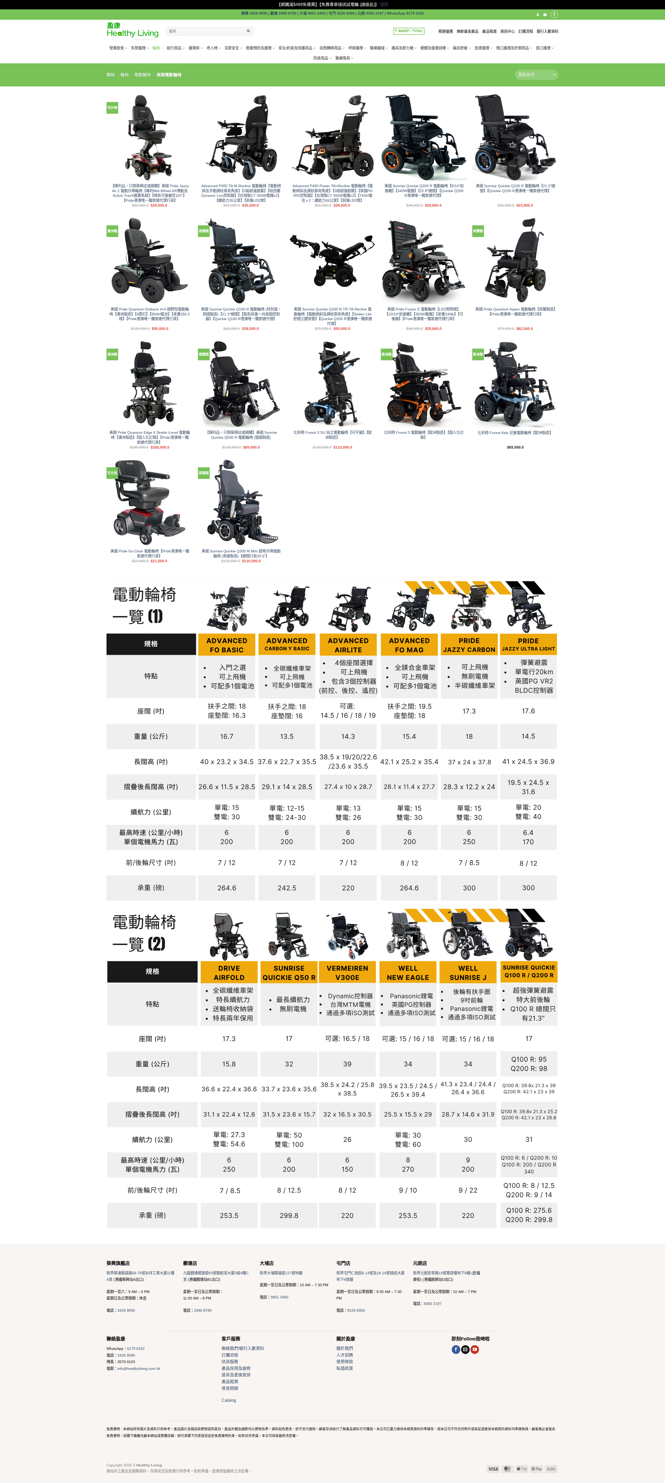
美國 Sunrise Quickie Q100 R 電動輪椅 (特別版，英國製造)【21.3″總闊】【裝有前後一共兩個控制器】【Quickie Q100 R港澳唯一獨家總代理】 (241, 314)
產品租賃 (489, 31)
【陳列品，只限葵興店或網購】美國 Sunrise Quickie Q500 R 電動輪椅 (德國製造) (241, 434)
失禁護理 (138, 48)
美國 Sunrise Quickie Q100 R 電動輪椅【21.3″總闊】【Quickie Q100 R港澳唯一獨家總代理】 (515, 188)
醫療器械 (377, 48)
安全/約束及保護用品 (295, 48)
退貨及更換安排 (236, 1375)
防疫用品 (321, 58)
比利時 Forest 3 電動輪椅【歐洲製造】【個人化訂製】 (424, 434)
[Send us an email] (465, 1349)
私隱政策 (344, 1368)
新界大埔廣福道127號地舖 (281, 1273)
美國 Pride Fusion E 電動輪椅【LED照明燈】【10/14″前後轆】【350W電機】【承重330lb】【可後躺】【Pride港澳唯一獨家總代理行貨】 (424, 314)
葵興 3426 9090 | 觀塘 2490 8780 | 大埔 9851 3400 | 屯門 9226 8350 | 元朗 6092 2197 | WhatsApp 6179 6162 (332, 13)
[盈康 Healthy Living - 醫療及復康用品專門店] (132, 31)
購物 (111, 75)
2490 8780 (203, 1310)
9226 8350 (356, 1310)
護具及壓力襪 (402, 48)
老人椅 (212, 48)
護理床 (194, 48)
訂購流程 (525, 31)
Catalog (229, 1400)
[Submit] (248, 31)
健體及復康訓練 (433, 48)
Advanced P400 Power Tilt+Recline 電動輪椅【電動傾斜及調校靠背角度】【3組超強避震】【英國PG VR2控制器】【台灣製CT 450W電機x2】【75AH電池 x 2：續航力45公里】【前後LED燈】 (332, 193)
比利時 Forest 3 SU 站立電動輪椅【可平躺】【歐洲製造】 (333, 434)
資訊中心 (507, 31)
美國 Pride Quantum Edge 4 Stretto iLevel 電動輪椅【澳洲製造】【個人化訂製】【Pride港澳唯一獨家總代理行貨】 (149, 437)
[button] (545, 14)
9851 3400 (279, 1297)
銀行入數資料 (547, 31)
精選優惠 (445, 31)
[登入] (538, 14)
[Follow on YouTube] (474, 1349)
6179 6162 (136, 1348)
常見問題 (230, 1388)
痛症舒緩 (460, 48)
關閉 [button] (384, 4)
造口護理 (543, 48)
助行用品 (174, 48)
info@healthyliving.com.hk (138, 1368)
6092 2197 (433, 1304)
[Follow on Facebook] (554, 14)
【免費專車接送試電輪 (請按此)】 (349, 4)
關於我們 (344, 1348)
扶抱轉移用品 (330, 48)
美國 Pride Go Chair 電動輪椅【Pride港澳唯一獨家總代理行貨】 (149, 553)
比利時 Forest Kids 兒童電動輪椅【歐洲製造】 (515, 433)
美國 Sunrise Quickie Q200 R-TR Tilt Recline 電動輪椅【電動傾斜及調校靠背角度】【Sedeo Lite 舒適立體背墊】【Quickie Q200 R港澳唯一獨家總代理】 (332, 316)
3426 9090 (126, 1310)
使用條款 (344, 1361)
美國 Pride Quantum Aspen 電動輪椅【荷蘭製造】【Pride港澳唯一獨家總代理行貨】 (515, 311)
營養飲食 (116, 48)
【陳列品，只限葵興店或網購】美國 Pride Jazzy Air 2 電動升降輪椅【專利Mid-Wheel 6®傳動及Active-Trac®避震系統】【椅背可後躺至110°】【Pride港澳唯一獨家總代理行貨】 (150, 193)
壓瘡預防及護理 (258, 48)
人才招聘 (344, 1355)
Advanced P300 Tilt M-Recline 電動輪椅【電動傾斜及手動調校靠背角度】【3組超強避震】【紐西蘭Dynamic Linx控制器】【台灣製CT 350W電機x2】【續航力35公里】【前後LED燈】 (241, 193)
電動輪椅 (142, 75)
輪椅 (156, 48)
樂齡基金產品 (467, 31)
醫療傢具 (342, 58)
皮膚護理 (482, 48)
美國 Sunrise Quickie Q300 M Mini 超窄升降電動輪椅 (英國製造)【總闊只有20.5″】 (241, 553)
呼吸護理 (355, 48)
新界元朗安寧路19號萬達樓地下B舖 (441, 1273)
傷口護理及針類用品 (512, 48)
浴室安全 (231, 48)
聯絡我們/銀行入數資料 (243, 1348)
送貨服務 (230, 1361)
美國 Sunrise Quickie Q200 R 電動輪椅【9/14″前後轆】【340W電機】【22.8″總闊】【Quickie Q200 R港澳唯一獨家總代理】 (424, 191)
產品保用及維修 (236, 1368)
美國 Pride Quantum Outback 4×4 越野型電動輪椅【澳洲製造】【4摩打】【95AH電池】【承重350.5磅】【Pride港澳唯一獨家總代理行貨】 (149, 314)
